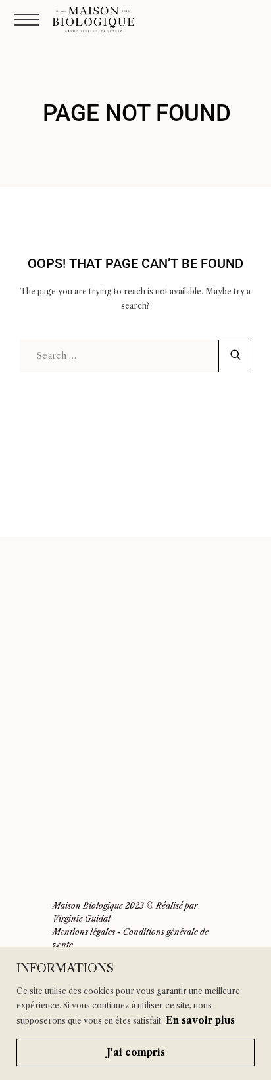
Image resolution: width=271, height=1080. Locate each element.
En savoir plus (200, 1020)
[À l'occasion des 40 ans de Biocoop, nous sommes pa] (201, 663)
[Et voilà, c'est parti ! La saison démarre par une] (69, 587)
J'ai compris (136, 1052)
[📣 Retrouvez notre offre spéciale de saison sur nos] (201, 740)
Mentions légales (84, 932)
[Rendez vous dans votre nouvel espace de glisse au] (201, 817)
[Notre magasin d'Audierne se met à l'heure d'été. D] (201, 587)
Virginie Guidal (82, 919)
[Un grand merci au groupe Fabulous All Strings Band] (69, 663)
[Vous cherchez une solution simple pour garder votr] (69, 740)
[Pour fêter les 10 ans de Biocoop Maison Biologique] (69, 817)
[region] (135, 1013)
